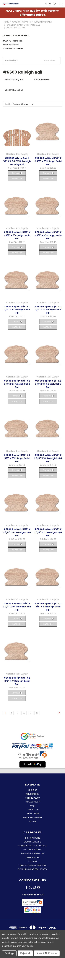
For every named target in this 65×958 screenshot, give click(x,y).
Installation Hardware (32, 853)
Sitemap (32, 821)
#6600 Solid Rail (11, 44)
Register (38, 817)
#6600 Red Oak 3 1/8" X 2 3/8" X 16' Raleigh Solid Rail (48, 458)
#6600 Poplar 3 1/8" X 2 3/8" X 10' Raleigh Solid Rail (48, 384)
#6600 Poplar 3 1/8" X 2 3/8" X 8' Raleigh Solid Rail (16, 458)
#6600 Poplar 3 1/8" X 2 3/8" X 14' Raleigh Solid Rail (48, 309)
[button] (31, 60)
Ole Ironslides (32, 857)
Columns (32, 861)
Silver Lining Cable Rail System (32, 869)
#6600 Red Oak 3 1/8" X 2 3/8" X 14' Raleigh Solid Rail (17, 532)
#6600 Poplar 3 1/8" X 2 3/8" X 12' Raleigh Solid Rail (16, 384)
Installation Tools (32, 849)
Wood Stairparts (32, 842)
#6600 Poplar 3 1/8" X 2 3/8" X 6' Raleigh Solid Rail (48, 606)
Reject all (25, 953)
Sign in (26, 817)
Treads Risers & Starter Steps (32, 845)
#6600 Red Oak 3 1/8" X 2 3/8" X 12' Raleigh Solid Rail (48, 532)
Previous (4, 955)
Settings (9, 953)
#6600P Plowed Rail (13, 48)
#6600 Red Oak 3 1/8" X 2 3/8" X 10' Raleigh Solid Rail (17, 606)
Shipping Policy (32, 798)
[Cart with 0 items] (54, 3)
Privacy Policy (33, 802)
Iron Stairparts (32, 838)
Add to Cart (17, 178)
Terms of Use (32, 813)
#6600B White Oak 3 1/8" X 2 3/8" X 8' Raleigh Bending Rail (17, 161)
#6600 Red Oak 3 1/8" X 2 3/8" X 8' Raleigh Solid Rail (48, 161)
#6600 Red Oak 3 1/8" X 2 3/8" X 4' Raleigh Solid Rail (48, 235)
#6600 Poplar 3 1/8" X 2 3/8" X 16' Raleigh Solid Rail (16, 309)
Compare (15, 173)
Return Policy (32, 794)
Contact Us (32, 809)
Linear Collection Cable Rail (32, 865)
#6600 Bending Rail (12, 40)
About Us (32, 790)
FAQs (32, 805)
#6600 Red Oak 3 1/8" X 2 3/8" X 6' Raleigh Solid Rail (17, 235)
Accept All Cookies (46, 953)
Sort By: (8, 104)
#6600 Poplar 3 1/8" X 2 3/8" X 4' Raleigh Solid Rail (16, 681)
